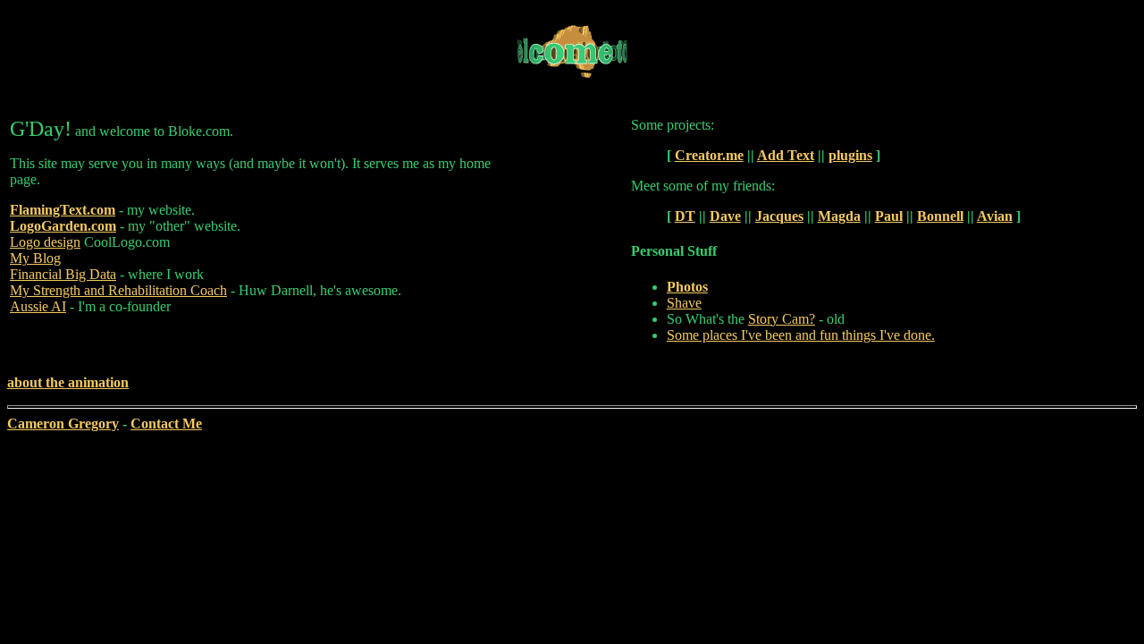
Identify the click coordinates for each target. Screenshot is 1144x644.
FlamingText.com (62, 209)
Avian (995, 216)
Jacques (779, 216)
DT (685, 216)
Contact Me (166, 423)
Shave (684, 302)
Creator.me (709, 155)
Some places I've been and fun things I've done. (801, 335)
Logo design (45, 242)
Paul (889, 216)
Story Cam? (781, 318)
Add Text (785, 155)
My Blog (35, 258)
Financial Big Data (63, 274)
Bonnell (940, 216)
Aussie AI (38, 306)
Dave (725, 216)
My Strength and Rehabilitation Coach (118, 290)
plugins (850, 155)
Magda (839, 216)
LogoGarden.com (63, 225)
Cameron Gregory (63, 423)
